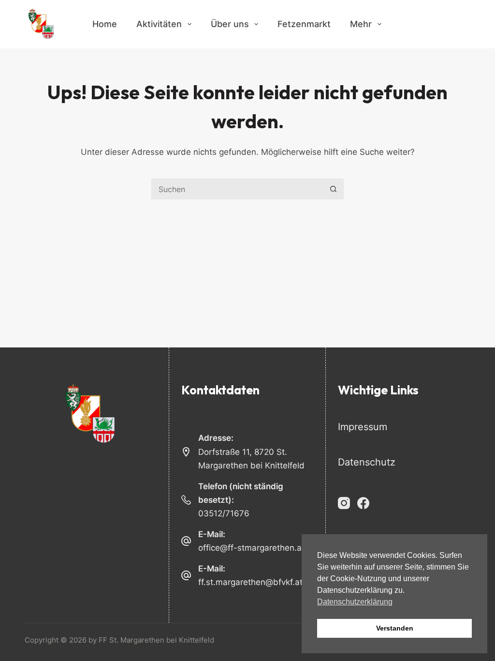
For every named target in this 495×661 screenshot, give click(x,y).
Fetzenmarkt (304, 24)
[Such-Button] (333, 189)
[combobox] (237, 189)
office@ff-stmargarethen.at (251, 548)
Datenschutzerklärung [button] (355, 602)
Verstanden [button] (394, 628)
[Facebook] (363, 503)
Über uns (230, 24)
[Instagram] (344, 503)
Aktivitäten (159, 24)
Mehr (361, 24)
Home (104, 24)
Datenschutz (366, 462)
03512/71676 (223, 513)
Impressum (362, 427)
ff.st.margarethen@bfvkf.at (250, 582)
